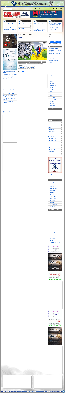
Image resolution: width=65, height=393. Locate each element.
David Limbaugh (52, 232)
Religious (51, 75)
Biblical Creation (53, 145)
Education (51, 79)
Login (48, 8)
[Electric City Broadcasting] (55, 262)
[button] (18, 67)
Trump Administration (23, 26)
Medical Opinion (52, 230)
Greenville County (53, 140)
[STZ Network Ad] (10, 40)
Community (51, 77)
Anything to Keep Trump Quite (53, 64)
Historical (51, 83)
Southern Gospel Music (53, 204)
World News (52, 101)
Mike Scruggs (52, 129)
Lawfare (25, 63)
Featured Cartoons (53, 99)
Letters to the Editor (53, 176)
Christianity (52, 151)
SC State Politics (52, 73)
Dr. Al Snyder (52, 202)
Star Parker (51, 240)
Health (51, 91)
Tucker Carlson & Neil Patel (54, 236)
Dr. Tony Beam (52, 194)
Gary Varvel (22, 28)
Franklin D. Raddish (53, 196)
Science (51, 93)
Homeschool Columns (53, 198)
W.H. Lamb (52, 136)
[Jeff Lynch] (32, 14)
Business (51, 87)
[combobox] (7, 9)
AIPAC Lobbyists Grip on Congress (8, 23)
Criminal (51, 81)
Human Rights (52, 103)
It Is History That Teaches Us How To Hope (55, 27)
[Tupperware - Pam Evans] (55, 248)
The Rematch (51, 62)
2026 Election (52, 131)
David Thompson (52, 200)
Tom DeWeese (52, 234)
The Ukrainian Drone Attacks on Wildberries (10, 29)
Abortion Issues (52, 105)
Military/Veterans (52, 85)
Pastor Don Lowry (52, 206)
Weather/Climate (52, 97)
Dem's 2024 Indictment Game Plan (54, 53)
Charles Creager (53, 138)
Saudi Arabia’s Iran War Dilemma (8, 27)
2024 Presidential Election (53, 55)
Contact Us (52, 8)
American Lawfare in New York (53, 48)
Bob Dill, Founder (52, 174)
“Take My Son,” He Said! (52, 29)
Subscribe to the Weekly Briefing (55, 41)
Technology (52, 95)
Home (44, 8)
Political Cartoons (22, 23)
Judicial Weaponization (30, 63)
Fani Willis (41, 63)
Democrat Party (52, 149)
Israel (51, 147)
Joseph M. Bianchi (53, 186)
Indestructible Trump (52, 58)
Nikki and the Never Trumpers (53, 60)
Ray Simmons (52, 192)
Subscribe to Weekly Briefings (36, 8)
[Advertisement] (9, 128)
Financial (51, 89)
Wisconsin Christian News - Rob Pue (56, 242)
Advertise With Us (59, 8)
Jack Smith (36, 63)
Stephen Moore (52, 238)
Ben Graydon (52, 190)
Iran (51, 133)
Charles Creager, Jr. (53, 188)
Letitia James (20, 63)
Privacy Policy (59, 43)
